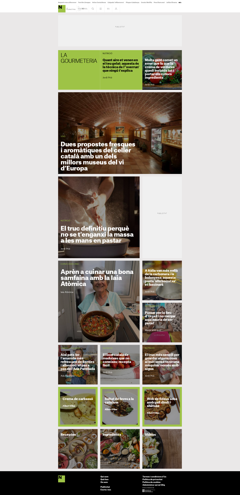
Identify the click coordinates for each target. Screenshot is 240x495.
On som (104, 482)
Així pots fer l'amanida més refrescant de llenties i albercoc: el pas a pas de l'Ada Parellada (78, 362)
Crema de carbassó (78, 399)
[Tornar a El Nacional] (82, 8)
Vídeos (150, 434)
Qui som (104, 477)
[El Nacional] (61, 479)
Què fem (104, 479)
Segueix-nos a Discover (67, 2)
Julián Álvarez (171, 2)
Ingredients (112, 434)
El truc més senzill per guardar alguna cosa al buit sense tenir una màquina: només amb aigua (162, 362)
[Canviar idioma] (108, 8)
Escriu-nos (105, 490)
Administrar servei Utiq (153, 485)
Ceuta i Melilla (146, 2)
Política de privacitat (152, 479)
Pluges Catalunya (132, 2)
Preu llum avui (159, 2)
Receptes (68, 434)
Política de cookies (151, 482)
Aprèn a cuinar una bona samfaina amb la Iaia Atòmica (97, 278)
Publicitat (105, 487)
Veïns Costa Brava (99, 2)
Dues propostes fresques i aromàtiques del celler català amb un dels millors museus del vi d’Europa (98, 156)
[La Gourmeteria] (62, 8)
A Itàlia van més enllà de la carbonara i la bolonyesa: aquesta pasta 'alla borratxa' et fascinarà (161, 277)
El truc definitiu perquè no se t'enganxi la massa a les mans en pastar (97, 235)
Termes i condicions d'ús (154, 477)
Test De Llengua (84, 2)
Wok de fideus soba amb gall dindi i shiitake (162, 403)
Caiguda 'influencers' (116, 2)
